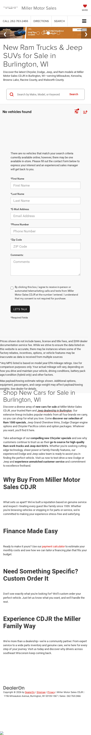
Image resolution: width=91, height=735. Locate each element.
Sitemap (41, 692)
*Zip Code (16, 239)
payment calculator (53, 546)
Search (73, 94)
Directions (41, 21)
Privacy (51, 692)
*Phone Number (20, 224)
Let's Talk (20, 309)
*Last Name (17, 193)
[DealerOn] (14, 687)
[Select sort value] (84, 112)
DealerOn (30, 692)
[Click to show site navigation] (84, 21)
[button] (15, 21)
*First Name (17, 178)
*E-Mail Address (20, 209)
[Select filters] (76, 112)
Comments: (17, 255)
